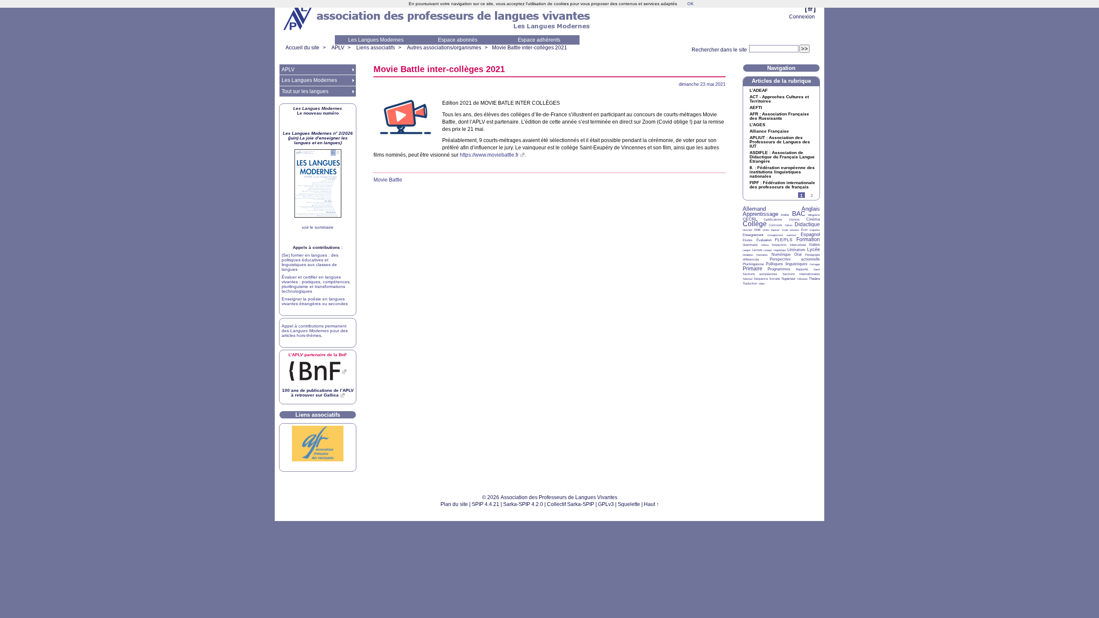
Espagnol (810, 234)
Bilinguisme (814, 215)
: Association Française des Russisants (779, 116)
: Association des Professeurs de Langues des (780, 142)
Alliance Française (769, 131)
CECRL (750, 219)
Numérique (781, 254)
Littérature (796, 250)
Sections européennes (760, 274)
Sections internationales (801, 274)
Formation (808, 239)
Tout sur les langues (305, 91)
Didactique (807, 224)
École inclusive (790, 230)
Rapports (802, 269)
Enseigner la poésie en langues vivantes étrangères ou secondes (315, 301)
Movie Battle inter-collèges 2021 (529, 48)
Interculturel (798, 244)
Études (748, 240)
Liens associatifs (375, 48)
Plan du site (454, 504)
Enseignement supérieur (782, 235)
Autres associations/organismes (444, 48)
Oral (797, 254)
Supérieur (788, 279)
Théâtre (814, 279)
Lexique (768, 250)
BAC (798, 213)
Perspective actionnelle (795, 259)
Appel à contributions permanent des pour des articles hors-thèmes (315, 331)
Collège (755, 223)
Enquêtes (815, 230)
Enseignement (753, 235)
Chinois (794, 219)
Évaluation (763, 240)
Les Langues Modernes (376, 40)
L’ (759, 90)
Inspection (779, 244)
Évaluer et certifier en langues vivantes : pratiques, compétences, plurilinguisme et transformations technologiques (316, 284)
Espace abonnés (457, 40)
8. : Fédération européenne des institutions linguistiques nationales (782, 172)
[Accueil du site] (298, 17)
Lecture (757, 249)
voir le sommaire (318, 227)
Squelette (629, 504)
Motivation (762, 255)
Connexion (802, 17)
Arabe (785, 214)
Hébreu (765, 245)
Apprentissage (760, 214)
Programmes (779, 269)
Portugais (815, 264)
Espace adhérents (539, 40)
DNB (757, 229)
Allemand (754, 209)
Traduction (750, 283)
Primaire (752, 269)
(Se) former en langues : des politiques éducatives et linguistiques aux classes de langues (310, 262)
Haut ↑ (651, 504)
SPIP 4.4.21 (485, 504)
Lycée (813, 249)
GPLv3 (606, 504)
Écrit (804, 229)
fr (810, 8)
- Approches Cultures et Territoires (779, 99)
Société (774, 278)
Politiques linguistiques (786, 264)
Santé (817, 269)
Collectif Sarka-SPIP (570, 504)
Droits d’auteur (771, 230)
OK (690, 3)
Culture (788, 225)
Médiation (748, 255)
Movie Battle (387, 180)
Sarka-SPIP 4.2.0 (523, 504)
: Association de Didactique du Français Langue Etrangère (782, 157)
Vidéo (762, 283)
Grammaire (750, 244)
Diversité (747, 230)
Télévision (802, 279)
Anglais (810, 209)
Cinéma (813, 219)
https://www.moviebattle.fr (489, 155)
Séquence (761, 278)
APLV (337, 48)
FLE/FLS (783, 239)
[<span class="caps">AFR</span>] (317, 459)
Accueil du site (302, 48)
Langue (746, 250)
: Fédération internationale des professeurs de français (782, 185)
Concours (775, 225)
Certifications (773, 219)
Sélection (748, 279)
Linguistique (780, 250)
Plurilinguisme (753, 264)
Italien (814, 244)
